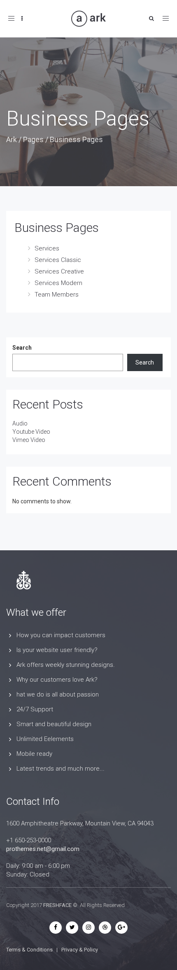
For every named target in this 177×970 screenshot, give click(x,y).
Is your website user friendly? (57, 650)
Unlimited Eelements (45, 739)
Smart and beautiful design (53, 724)
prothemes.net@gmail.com (42, 849)
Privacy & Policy (79, 950)
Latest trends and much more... (60, 768)
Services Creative (59, 271)
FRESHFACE (57, 905)
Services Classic (58, 260)
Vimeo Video (28, 440)
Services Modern (58, 283)
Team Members (57, 294)
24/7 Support (34, 709)
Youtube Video (31, 431)
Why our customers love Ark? (57, 679)
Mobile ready (34, 753)
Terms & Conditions (29, 950)
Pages (33, 139)
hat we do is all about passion (57, 694)
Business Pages (56, 227)
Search (22, 347)
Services (47, 248)
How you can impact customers (60, 635)
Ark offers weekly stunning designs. (65, 664)
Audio (20, 423)
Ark (11, 139)
